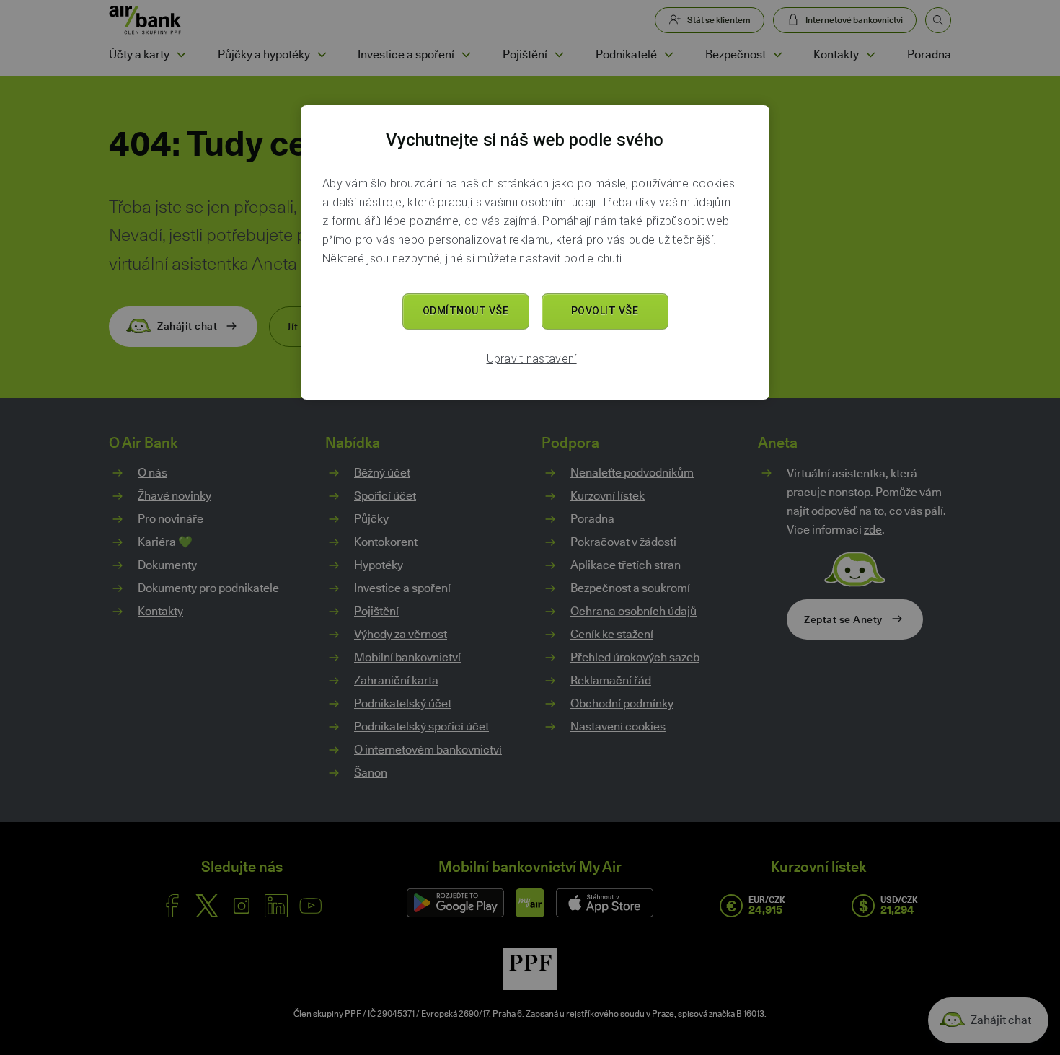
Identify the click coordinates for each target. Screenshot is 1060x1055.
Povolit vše (605, 311)
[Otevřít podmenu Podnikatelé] (668, 55)
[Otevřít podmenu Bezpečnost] (777, 55)
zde (873, 530)
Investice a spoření (406, 54)
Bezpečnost (735, 54)
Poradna (929, 54)
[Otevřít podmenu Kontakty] (870, 55)
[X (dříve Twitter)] (207, 905)
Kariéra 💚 (165, 542)
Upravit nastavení (532, 359)
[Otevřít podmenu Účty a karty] (181, 55)
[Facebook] (172, 905)
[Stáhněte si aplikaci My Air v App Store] (604, 902)
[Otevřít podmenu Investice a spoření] (465, 55)
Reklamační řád (610, 680)
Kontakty (836, 54)
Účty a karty (139, 54)
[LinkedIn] (276, 905)
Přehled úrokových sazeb (634, 657)
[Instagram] (241, 905)
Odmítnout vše (466, 311)
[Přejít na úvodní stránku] (145, 20)
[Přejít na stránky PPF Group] (530, 969)
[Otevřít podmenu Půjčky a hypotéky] (321, 55)
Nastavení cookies (618, 727)
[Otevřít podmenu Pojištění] (558, 55)
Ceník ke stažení (611, 634)
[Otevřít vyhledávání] (938, 20)
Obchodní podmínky (621, 703)
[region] (535, 252)
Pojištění (525, 54)
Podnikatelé (626, 54)
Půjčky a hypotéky (264, 54)
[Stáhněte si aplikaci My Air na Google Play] (455, 902)
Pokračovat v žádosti (623, 542)
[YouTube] (310, 905)
